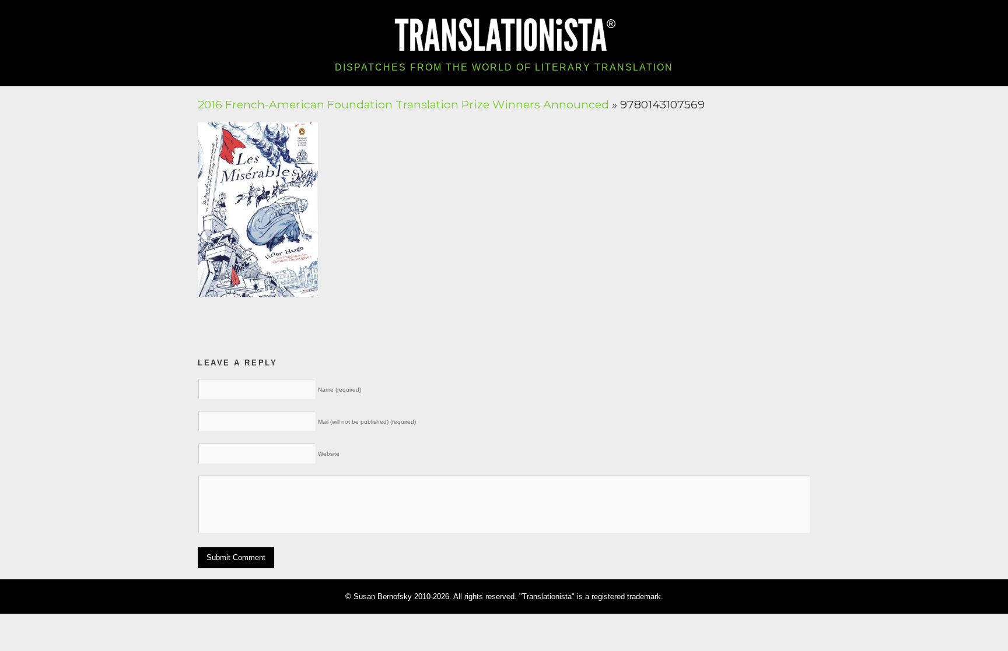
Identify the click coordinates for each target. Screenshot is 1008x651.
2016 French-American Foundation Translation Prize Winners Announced (403, 104)
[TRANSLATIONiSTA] (504, 33)
